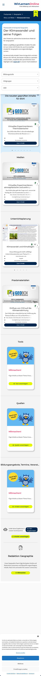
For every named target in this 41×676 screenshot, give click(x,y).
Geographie (17, 14)
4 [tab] (21, 150)
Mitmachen (21, 573)
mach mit (16, 62)
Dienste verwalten (20, 652)
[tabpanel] (20, 124)
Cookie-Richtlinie (11, 673)
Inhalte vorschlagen (22, 507)
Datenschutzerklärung (22, 673)
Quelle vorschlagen (22, 445)
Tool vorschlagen (22, 384)
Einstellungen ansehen (20, 669)
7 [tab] (30, 150)
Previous (2, 125)
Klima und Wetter (9, 18)
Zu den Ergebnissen (31, 530)
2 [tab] (15, 150)
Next (38, 125)
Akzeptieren (20, 658)
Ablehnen (20, 664)
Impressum (31, 673)
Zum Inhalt (20, 143)
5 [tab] (24, 150)
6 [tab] (27, 150)
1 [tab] (12, 150)
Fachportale (7, 14)
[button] (38, 636)
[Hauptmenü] (3, 4)
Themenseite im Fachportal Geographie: (15, 28)
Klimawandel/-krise (23, 18)
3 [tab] (18, 150)
